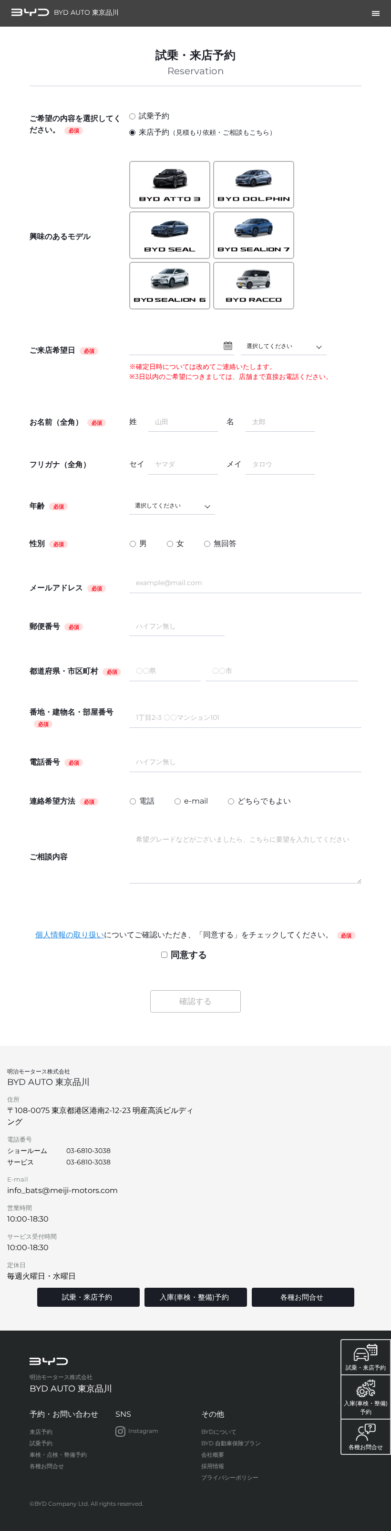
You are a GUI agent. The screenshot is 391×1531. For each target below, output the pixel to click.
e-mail (196, 800)
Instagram (143, 1431)
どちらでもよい (264, 800)
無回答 (225, 543)
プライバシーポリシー (229, 1477)
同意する (189, 954)
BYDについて (219, 1431)
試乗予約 (154, 115)
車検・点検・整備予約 (58, 1454)
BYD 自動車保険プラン (231, 1443)
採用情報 (212, 1466)
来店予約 (207, 132)
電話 (146, 800)
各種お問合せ (47, 1466)
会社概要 (212, 1454)
